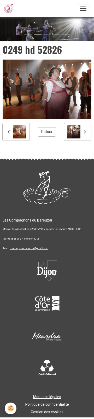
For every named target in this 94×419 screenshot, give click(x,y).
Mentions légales (47, 397)
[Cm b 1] (47, 368)
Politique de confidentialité (47, 404)
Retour (46, 132)
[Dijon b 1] (47, 269)
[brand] (9, 8)
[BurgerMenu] (83, 8)
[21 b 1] (47, 303)
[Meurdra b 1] (47, 337)
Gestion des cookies (47, 412)
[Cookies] (10, 408)
